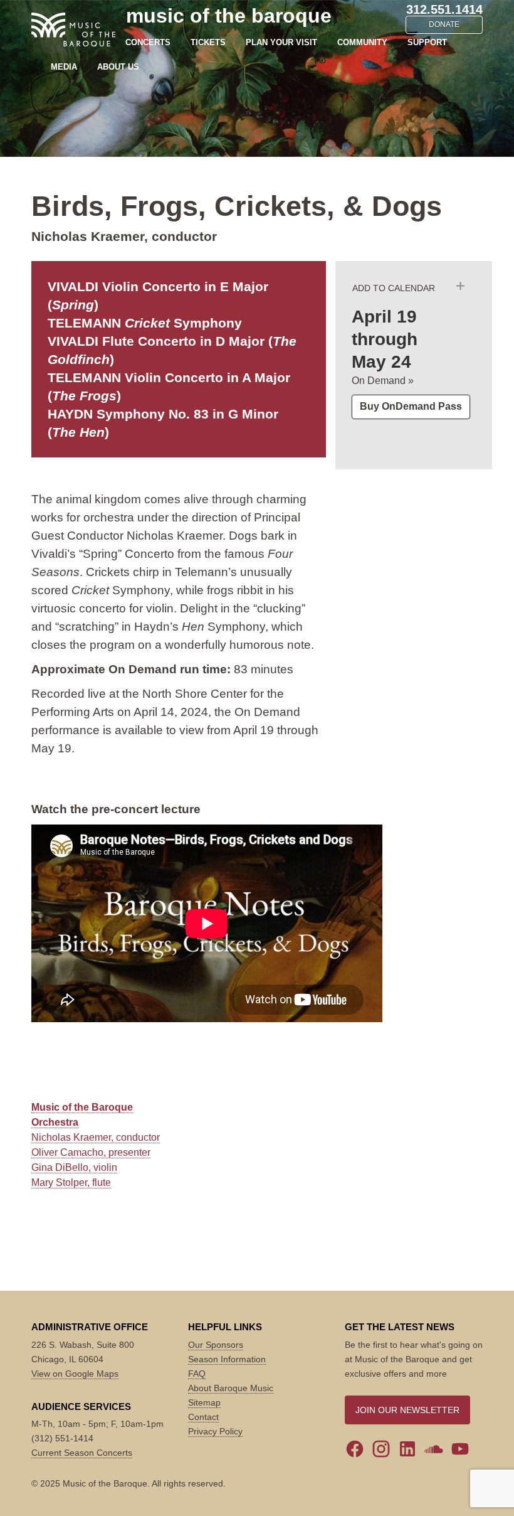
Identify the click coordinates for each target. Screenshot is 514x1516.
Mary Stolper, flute (71, 1182)
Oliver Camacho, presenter (90, 1152)
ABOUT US (118, 67)
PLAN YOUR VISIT (281, 42)
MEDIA (64, 67)
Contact (203, 1417)
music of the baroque (229, 15)
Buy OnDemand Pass (411, 406)
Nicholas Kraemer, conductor (95, 1137)
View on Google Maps (74, 1374)
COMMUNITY (362, 42)
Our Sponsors (215, 1345)
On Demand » (383, 380)
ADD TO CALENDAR (393, 288)
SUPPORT (427, 42)
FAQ (197, 1374)
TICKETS (208, 42)
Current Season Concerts (81, 1453)
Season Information (227, 1359)
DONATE (444, 24)
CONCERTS (147, 42)
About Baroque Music (230, 1388)
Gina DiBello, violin (74, 1167)
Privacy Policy (215, 1431)
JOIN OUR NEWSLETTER (407, 1410)
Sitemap (204, 1402)
